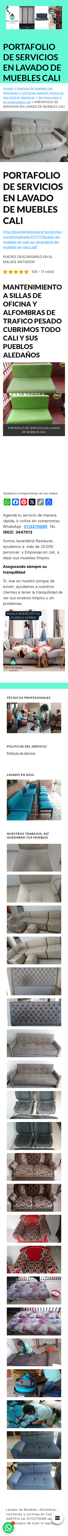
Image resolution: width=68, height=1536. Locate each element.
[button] (8, 1527)
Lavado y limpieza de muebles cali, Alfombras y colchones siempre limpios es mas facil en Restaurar (33, 92)
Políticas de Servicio (21, 753)
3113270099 (35, 526)
